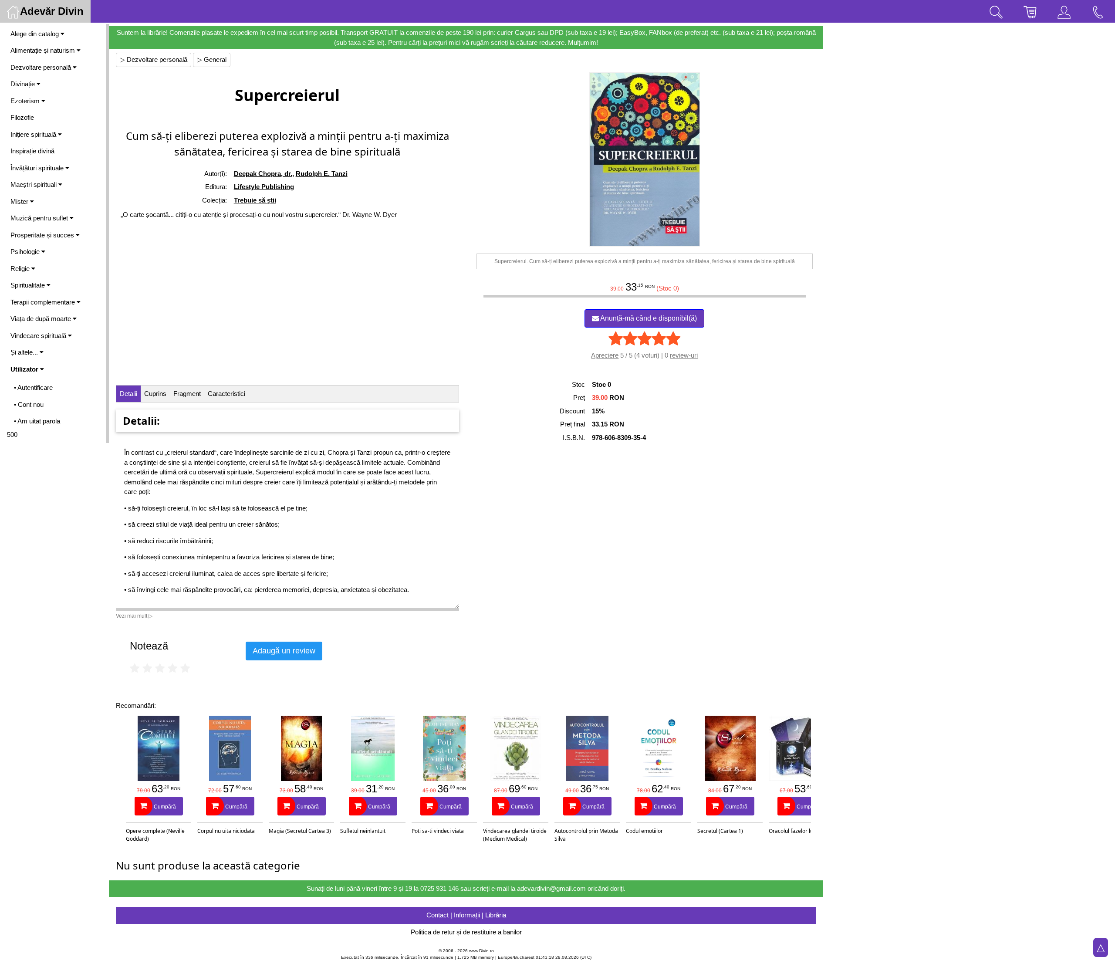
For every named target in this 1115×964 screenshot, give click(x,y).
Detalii (128, 393)
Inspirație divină (32, 151)
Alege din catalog (35, 33)
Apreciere (604, 355)
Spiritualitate (28, 285)
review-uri (684, 355)
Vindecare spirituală (39, 335)
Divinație (23, 84)
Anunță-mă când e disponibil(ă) (648, 318)
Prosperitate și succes (43, 235)
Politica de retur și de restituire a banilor (466, 932)
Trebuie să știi (255, 200)
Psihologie (25, 251)
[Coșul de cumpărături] (1030, 11)
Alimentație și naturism (43, 50)
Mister (20, 201)
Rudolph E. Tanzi (322, 173)
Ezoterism (25, 101)
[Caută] (996, 11)
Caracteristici (226, 393)
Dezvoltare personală (41, 67)
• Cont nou (29, 404)
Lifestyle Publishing (264, 186)
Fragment (187, 393)
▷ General (211, 59)
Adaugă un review (284, 650)
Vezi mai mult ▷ (134, 616)
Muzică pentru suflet (40, 218)
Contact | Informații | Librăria (466, 915)
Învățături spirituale (37, 168)
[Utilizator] (1064, 11)
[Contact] (1098, 11)
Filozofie (22, 117)
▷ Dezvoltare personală (153, 59)
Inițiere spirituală (34, 134)
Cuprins (155, 393)
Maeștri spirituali (34, 184)
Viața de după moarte (41, 318)
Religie (20, 268)
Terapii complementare (43, 302)
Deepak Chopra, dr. (263, 173)
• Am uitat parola (37, 421)
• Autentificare (33, 387)
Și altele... (25, 352)
